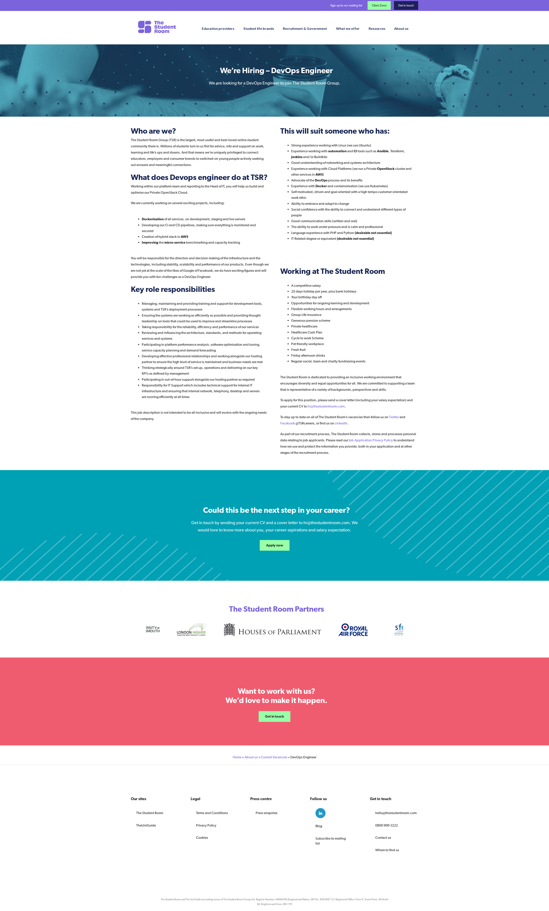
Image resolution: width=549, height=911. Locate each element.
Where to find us (387, 850)
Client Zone (379, 5)
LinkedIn (341, 423)
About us (251, 757)
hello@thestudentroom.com (394, 813)
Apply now (274, 545)
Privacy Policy (206, 825)
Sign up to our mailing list (346, 5)
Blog (318, 826)
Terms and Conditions (212, 813)
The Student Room (149, 813)
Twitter (394, 417)
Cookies (202, 838)
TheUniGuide (146, 825)
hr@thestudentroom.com (326, 406)
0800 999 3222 (386, 825)
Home (237, 757)
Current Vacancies (274, 757)
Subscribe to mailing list (330, 840)
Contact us (383, 838)
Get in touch (406, 5)
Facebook (288, 423)
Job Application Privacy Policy (371, 440)
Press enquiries (267, 813)
